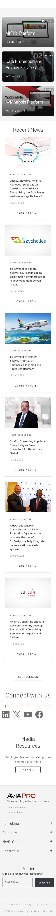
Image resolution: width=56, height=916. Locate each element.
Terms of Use (14, 904)
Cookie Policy (42, 904)
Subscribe (44, 882)
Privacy (27, 904)
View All (28, 769)
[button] (24, 868)
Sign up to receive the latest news (22, 873)
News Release (19, 174)
